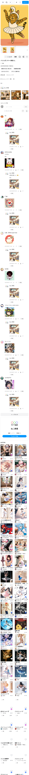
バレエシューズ (10, 75)
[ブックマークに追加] (19, 56)
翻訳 (1, 83)
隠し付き (8, 111)
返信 (21, 129)
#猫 (10, 79)
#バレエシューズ (5, 79)
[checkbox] (5, 111)
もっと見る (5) (14, 414)
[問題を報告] (16, 129)
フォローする (14, 436)
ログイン (25, 2)
